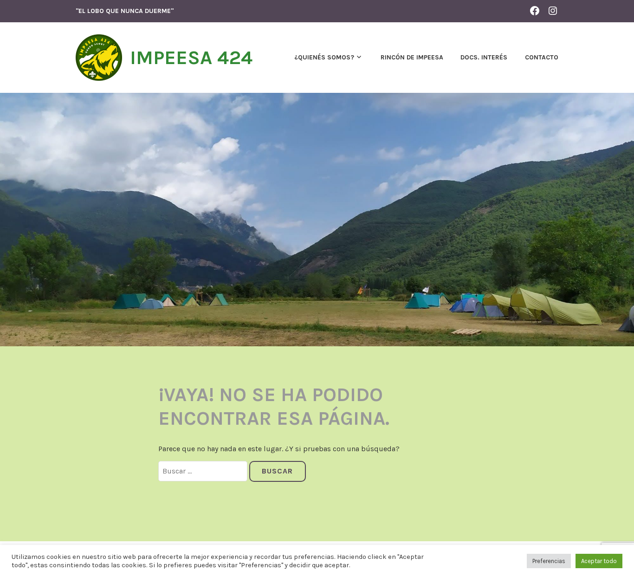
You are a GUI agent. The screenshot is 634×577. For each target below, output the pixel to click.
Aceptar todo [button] (599, 561)
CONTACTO (541, 57)
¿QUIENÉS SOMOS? (324, 57)
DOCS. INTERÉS (483, 57)
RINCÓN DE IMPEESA (412, 57)
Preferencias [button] (548, 561)
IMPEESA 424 (191, 57)
